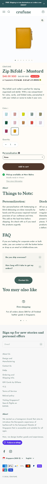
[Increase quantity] (15, 144)
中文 (4, 386)
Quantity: (6, 139)
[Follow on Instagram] (10, 451)
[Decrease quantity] (6, 144)
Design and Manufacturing (9, 360)
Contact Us (23, 280)
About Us (6, 354)
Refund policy (8, 395)
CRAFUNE (7, 66)
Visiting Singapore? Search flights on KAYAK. (11, 403)
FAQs (5, 370)
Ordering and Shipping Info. (9, 376)
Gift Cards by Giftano (12, 382)
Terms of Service (10, 391)
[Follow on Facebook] (4, 451)
